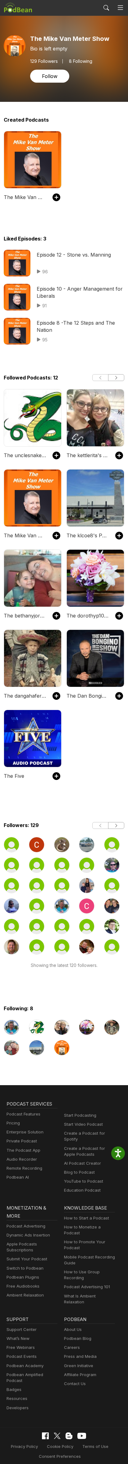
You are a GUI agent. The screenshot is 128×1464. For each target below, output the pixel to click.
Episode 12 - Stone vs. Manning (74, 255)
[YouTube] (81, 1436)
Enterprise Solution (25, 1131)
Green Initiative (78, 1365)
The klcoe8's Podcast (87, 535)
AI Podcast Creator (82, 1163)
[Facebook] (45, 1435)
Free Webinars (21, 1347)
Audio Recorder (22, 1159)
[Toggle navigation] (120, 8)
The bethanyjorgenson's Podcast (25, 616)
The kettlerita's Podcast (87, 455)
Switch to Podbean (25, 1268)
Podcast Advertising (26, 1226)
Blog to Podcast (79, 1172)
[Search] (106, 7)
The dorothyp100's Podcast (87, 616)
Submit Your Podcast (27, 1258)
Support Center (22, 1329)
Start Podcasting (80, 1115)
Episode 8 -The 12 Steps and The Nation (76, 326)
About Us (73, 1329)
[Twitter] (57, 1436)
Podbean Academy (25, 1365)
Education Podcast (82, 1190)
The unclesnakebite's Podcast (25, 455)
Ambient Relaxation (25, 1295)
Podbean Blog (77, 1338)
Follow (49, 76)
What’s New (18, 1338)
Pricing (13, 1122)
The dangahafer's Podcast (25, 696)
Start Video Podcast (83, 1124)
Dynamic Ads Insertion (28, 1234)
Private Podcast (22, 1140)
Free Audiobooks (23, 1286)
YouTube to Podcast (83, 1181)
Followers (44, 61)
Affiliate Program (80, 1374)
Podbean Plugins (23, 1277)
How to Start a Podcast (86, 1217)
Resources (17, 1398)
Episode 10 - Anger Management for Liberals (80, 292)
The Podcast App (23, 1150)
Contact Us (75, 1383)
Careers (72, 1347)
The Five (14, 776)
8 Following (80, 61)
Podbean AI (18, 1177)
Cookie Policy (60, 1446)
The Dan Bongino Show (87, 696)
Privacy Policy (24, 1446)
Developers (18, 1407)
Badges (14, 1389)
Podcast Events (22, 1356)
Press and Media (80, 1356)
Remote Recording (24, 1168)
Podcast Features (23, 1113)
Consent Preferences (60, 1456)
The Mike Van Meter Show (25, 197)
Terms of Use (95, 1446)
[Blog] (69, 1435)
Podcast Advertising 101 (87, 1286)
